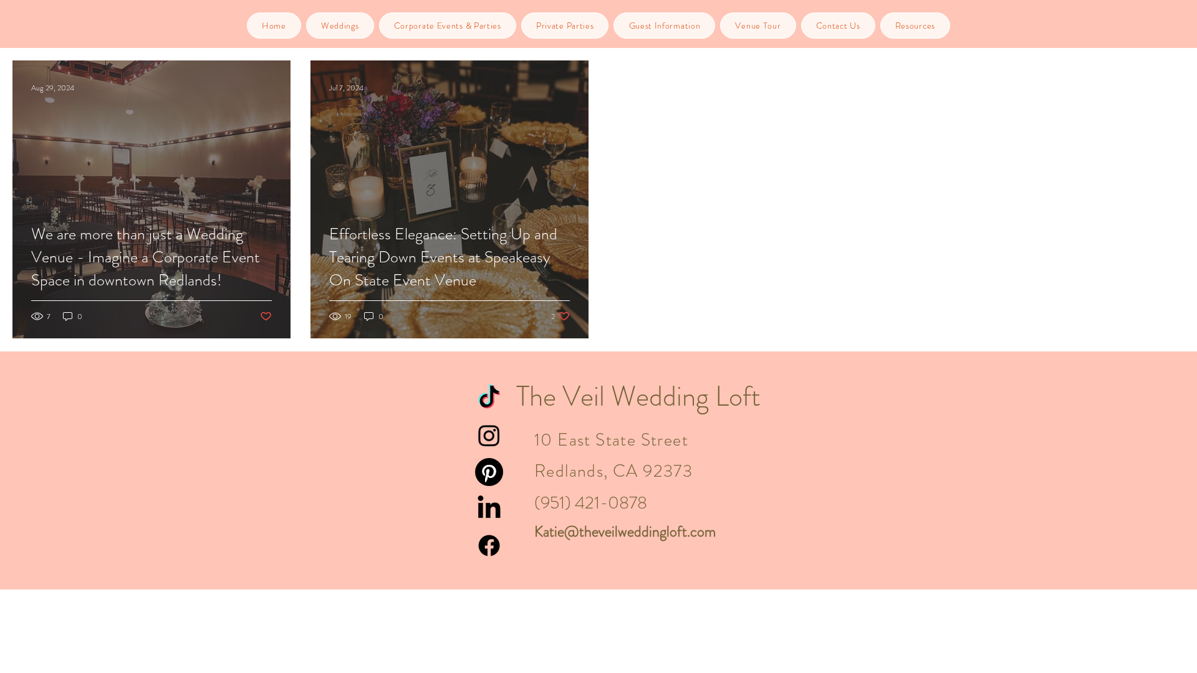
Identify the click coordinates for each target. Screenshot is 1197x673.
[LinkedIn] (489, 509)
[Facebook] (489, 546)
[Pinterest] (489, 472)
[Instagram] (489, 435)
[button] (340, 25)
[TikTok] (489, 398)
